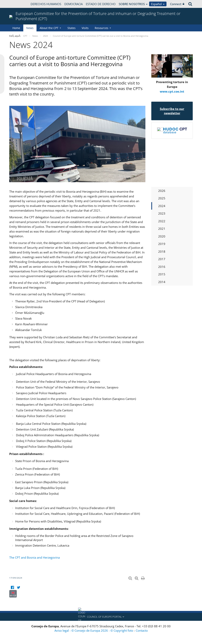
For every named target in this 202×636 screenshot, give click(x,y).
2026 (161, 191)
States (71, 28)
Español (157, 4)
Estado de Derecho (101, 4)
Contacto (142, 630)
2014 (161, 282)
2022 (161, 221)
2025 (161, 198)
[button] (101, 617)
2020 (161, 236)
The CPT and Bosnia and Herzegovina (34, 557)
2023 (161, 213)
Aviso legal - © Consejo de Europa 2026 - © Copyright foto (94, 630)
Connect (175, 4)
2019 (161, 244)
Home (16, 28)
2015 (161, 274)
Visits (85, 28)
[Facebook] (12, 587)
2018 (161, 251)
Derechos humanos (46, 4)
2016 (161, 267)
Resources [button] (101, 28)
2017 (161, 259)
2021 (161, 229)
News (30, 28)
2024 (161, 206)
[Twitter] (18, 587)
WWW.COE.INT (19, 4)
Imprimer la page (143, 577)
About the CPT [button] (49, 28)
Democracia (73, 4)
